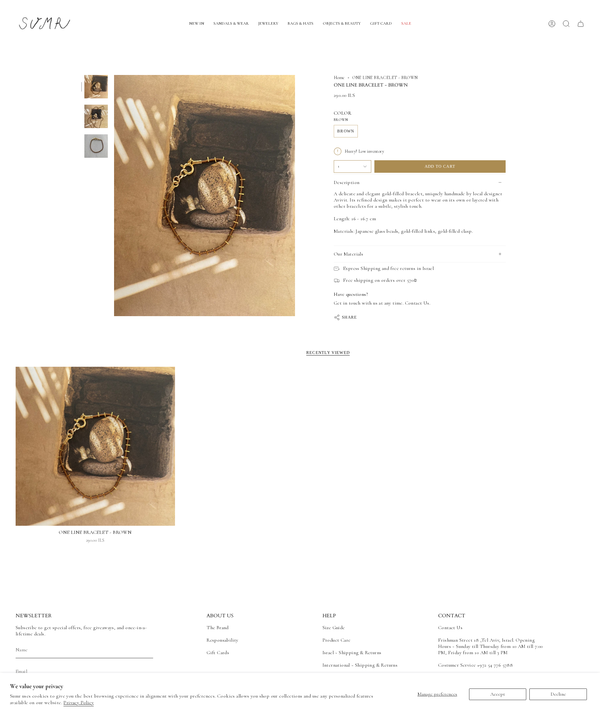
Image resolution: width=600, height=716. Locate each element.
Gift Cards (218, 652)
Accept (497, 694)
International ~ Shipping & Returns (360, 665)
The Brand (218, 627)
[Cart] (580, 23)
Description (346, 182)
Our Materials (348, 254)
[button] (196, 24)
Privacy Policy (78, 702)
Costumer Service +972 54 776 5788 (475, 665)
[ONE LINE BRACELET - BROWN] (95, 446)
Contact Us (450, 627)
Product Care (336, 640)
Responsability (222, 640)
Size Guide (333, 627)
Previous (114, 195)
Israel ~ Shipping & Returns (352, 652)
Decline (558, 694)
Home (339, 77)
